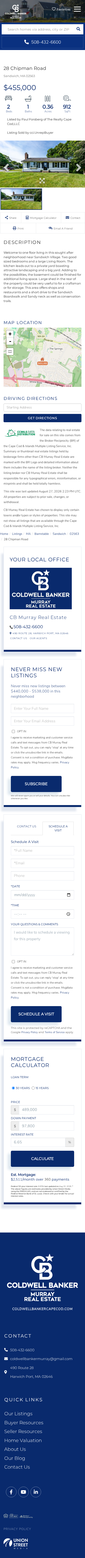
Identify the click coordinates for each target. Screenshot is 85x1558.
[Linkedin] (36, 1492)
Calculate (42, 1158)
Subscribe (36, 784)
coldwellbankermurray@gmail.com (41, 1358)
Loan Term (19, 1077)
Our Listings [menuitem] (18, 1413)
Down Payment (23, 1118)
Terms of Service (55, 1032)
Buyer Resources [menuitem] (23, 1422)
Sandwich (59, 534)
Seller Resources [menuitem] (23, 1431)
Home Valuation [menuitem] (23, 1440)
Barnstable (41, 534)
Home (4, 534)
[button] (78, 29)
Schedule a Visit (58, 828)
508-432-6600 (45, 42)
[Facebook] (11, 1492)
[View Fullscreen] (9, 351)
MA (28, 534)
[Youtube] (23, 1492)
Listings (17, 534)
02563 (74, 534)
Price (15, 1102)
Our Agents (38, 638)
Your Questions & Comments (34, 924)
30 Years (23, 1088)
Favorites (63, 9)
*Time (15, 905)
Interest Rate (22, 1134)
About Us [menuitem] (15, 1449)
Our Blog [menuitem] (14, 1458)
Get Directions (42, 418)
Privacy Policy (29, 1032)
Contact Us (18, 638)
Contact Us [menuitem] (17, 1467)
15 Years (42, 1088)
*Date (15, 886)
